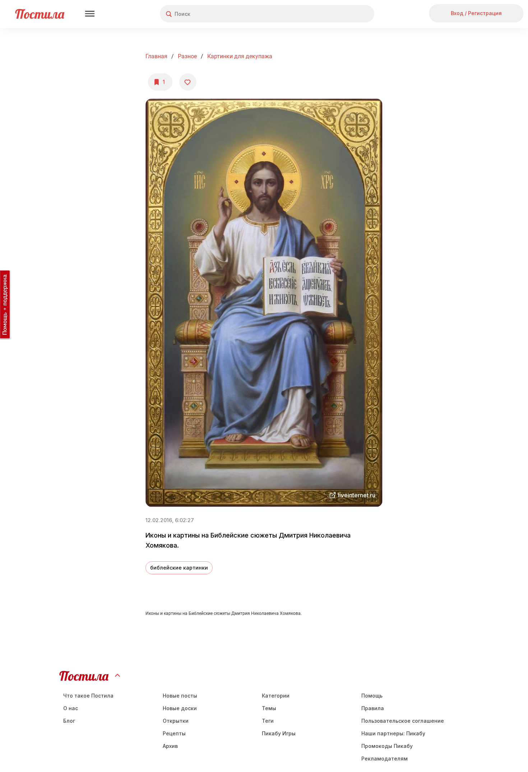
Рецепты (174, 733)
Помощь (372, 696)
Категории (276, 696)
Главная (156, 56)
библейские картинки (179, 568)
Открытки (176, 721)
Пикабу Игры (279, 733)
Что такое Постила (88, 696)
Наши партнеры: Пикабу (393, 733)
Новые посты (180, 696)
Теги (268, 721)
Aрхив (170, 746)
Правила (372, 708)
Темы (269, 708)
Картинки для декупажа (239, 56)
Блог (69, 721)
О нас (70, 708)
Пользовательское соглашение (402, 721)
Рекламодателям (384, 758)
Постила (39, 14)
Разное (187, 56)
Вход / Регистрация (476, 13)
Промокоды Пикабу (387, 746)
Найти (342, 14)
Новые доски (180, 708)
